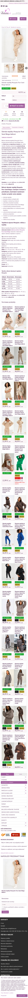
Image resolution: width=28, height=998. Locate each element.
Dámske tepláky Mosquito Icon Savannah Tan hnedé (19, 701)
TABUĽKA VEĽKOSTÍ (7, 137)
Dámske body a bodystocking (10, 812)
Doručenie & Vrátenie (17, 127)
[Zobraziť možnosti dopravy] (14, 836)
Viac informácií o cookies (7, 993)
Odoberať (5, 912)
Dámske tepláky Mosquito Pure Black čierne (6, 559)
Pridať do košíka (17, 106)
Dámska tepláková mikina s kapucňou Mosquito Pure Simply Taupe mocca (20, 594)
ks (8, 106)
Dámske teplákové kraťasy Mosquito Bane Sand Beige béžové (20, 378)
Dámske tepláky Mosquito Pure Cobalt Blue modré (7, 525)
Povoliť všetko (22, 995)
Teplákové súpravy (7, 782)
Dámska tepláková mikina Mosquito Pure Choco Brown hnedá (20, 737)
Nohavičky (4, 785)
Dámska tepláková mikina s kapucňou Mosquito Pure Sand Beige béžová (7, 309)
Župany (3, 804)
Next (26, 68)
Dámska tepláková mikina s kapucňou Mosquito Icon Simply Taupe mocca (7, 701)
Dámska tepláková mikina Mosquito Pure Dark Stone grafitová (7, 666)
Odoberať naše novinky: (8, 901)
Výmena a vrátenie (13, 3)
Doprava (21, 3)
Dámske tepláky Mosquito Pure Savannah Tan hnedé (6, 490)
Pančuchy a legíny (7, 790)
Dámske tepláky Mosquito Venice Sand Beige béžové (20, 412)
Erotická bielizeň (6, 793)
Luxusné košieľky (6, 801)
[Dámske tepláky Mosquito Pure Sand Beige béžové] (14, 45)
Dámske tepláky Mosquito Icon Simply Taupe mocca (19, 666)
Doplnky (4, 823)
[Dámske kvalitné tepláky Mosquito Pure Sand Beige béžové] (7, 68)
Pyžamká (4, 779)
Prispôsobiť (3, 995)
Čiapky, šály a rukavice (8, 815)
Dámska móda (5, 788)
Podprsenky (5, 806)
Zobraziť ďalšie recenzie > (7, 853)
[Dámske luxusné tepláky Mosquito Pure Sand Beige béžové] (14, 68)
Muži (20, 774)
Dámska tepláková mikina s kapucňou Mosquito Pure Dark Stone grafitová (20, 630)
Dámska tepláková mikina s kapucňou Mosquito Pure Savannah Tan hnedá (20, 491)
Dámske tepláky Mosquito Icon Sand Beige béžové (20, 342)
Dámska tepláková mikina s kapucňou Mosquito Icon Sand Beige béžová (7, 343)
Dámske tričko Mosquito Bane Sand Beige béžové (7, 377)
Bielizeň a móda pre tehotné (10, 809)
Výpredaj (4, 825)
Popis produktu (6, 127)
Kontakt (26, 3)
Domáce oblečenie (7, 796)
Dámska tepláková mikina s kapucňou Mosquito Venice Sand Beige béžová (7, 413)
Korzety (4, 820)
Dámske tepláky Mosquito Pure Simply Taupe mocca (6, 594)
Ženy (7, 774)
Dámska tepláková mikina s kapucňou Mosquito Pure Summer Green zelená (20, 449)
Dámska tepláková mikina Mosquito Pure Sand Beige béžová (20, 309)
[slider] (15, 76)
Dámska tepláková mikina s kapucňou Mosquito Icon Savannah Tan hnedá (7, 738)
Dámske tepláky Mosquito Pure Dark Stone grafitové (6, 629)
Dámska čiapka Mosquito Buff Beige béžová (6, 447)
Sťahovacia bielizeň (7, 798)
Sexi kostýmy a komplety (9, 817)
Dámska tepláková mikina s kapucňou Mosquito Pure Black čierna (20, 560)
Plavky (3, 777)
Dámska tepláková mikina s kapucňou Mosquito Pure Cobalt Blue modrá (20, 526)
